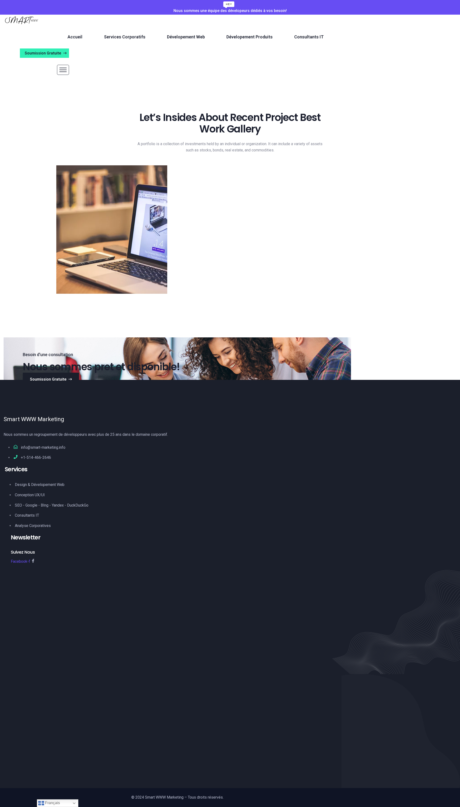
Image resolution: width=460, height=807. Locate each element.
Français (52, 803)
